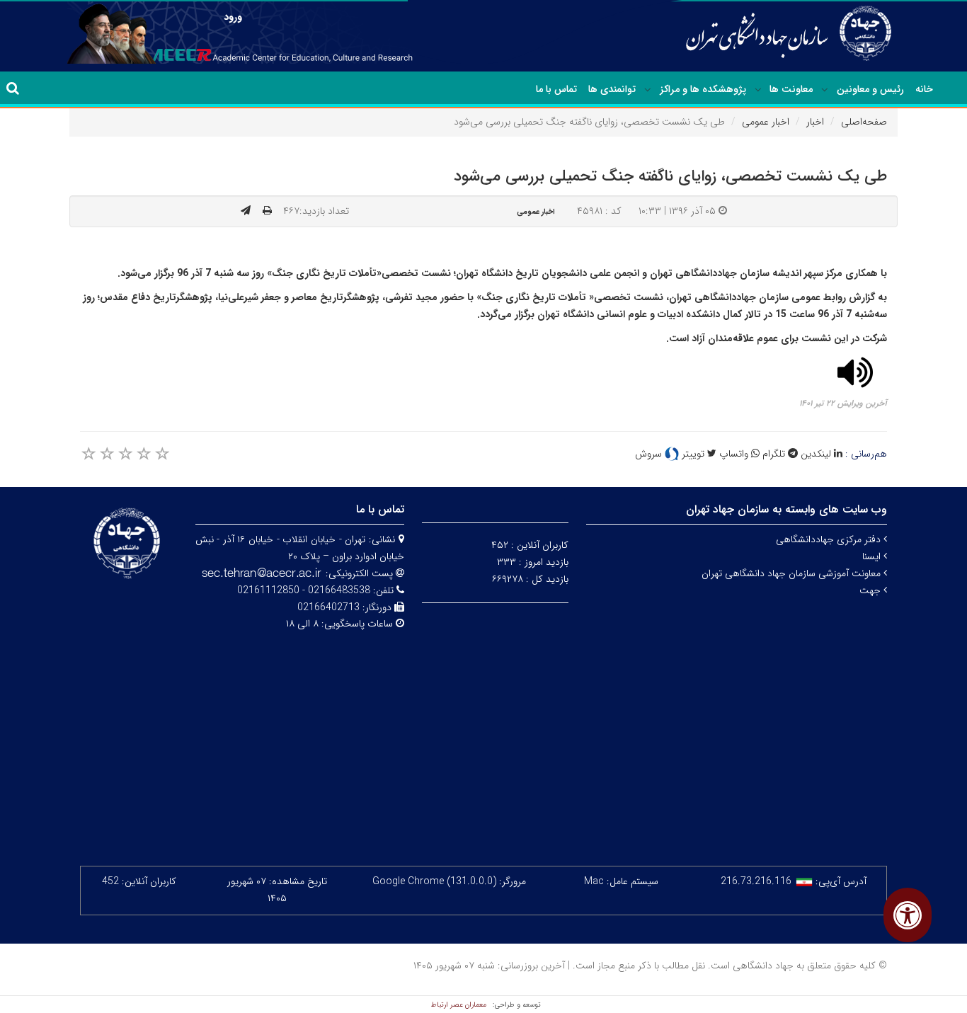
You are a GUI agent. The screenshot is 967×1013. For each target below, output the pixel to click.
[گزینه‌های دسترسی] (907, 915)
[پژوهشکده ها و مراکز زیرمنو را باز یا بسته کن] (647, 89)
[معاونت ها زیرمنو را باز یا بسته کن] (758, 89)
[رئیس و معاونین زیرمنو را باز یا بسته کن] (824, 89)
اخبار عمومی (765, 122)
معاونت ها (791, 89)
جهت (871, 590)
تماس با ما (556, 89)
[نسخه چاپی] (267, 211)
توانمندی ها (612, 89)
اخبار (815, 122)
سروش (650, 454)
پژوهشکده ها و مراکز (703, 89)
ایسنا (872, 556)
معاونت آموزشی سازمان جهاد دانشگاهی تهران (792, 573)
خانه (924, 89)
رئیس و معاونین (870, 89)
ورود (233, 17)
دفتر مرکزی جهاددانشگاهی (829, 539)
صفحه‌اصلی (864, 122)
